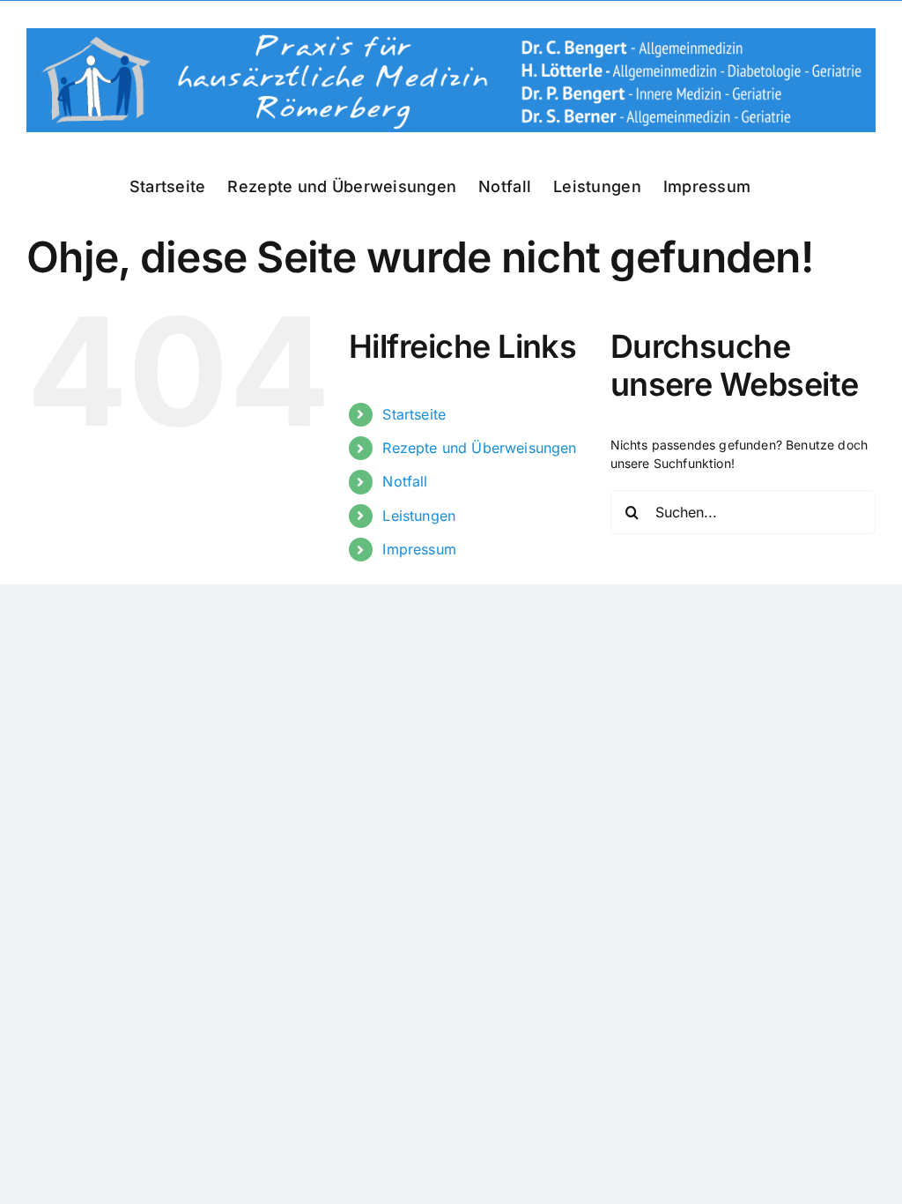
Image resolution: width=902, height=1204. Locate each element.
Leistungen (418, 515)
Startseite (414, 414)
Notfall (404, 481)
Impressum (419, 549)
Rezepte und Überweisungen (479, 448)
